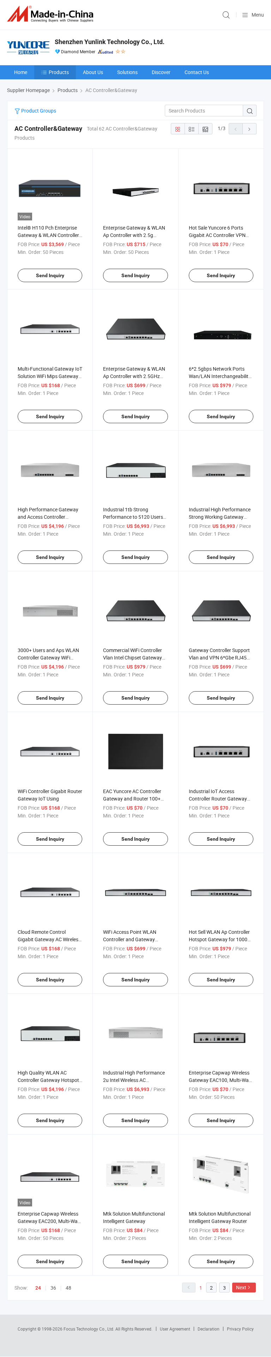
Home (20, 72)
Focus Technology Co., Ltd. (89, 1329)
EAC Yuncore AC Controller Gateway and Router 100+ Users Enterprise (132, 798)
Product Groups (38, 110)
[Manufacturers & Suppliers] (51, 14)
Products (59, 72)
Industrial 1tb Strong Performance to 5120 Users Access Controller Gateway (133, 517)
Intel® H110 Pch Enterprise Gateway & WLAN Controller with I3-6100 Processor (48, 235)
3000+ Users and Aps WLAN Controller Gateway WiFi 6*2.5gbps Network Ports (48, 657)
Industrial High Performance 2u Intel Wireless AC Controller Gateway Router (134, 1080)
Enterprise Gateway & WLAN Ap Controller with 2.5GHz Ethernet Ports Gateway (134, 376)
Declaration (208, 1329)
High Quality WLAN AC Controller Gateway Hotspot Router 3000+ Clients (48, 1080)
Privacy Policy (240, 1329)
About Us (93, 72)
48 (68, 1287)
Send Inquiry (50, 275)
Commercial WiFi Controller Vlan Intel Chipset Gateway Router (132, 657)
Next (241, 1287)
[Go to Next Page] (249, 128)
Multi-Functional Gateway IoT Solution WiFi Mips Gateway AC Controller (50, 376)
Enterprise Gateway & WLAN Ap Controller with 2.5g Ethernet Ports (134, 235)
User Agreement (175, 1329)
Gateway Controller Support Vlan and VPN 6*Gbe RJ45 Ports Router (219, 657)
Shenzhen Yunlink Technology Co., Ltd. (109, 41)
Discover (161, 72)
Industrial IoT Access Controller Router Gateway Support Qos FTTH (218, 798)
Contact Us (197, 72)
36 (53, 1287)
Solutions (127, 72)
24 (38, 1288)
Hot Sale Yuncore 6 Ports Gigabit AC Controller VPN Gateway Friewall (217, 235)
